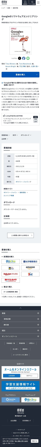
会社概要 (14, 421)
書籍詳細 (5, 135)
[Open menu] (38, 2)
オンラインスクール (9, 336)
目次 (14, 135)
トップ (3, 8)
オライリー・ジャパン (23, 182)
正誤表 (4, 139)
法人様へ (15, 349)
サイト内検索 (32, 4)
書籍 (8, 8)
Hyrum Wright (10, 66)
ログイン (29, 376)
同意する (34, 441)
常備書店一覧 (11, 343)
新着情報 (22, 343)
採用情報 (27, 420)
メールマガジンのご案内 (20, 355)
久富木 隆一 (35, 66)
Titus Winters (10, 64)
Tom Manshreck (25, 64)
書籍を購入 (20, 74)
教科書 (6, 324)
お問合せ (31, 343)
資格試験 (7, 319)
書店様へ (25, 349)
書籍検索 (25, 4)
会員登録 (12, 376)
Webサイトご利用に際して (21, 433)
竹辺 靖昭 (22, 66)
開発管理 (23, 192)
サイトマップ (21, 430)
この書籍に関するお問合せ (20, 235)
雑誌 (3, 330)
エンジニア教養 (9, 195)
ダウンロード (25, 135)
